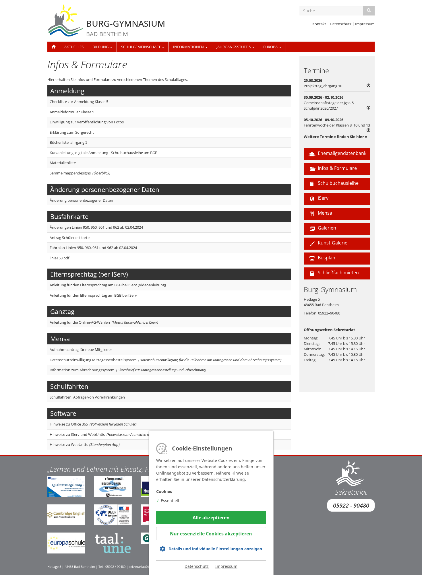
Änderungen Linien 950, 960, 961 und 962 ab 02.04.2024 (96, 227)
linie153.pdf (59, 258)
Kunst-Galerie (332, 243)
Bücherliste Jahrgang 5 (68, 142)
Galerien (326, 228)
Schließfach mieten (338, 272)
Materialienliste (63, 162)
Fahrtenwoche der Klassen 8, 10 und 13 (337, 125)
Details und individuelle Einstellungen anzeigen (215, 548)
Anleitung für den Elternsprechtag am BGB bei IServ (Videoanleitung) (108, 285)
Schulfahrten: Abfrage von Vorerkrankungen (87, 397)
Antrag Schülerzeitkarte (70, 237)
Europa (270, 46)
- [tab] (330, 103)
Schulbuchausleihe (338, 183)
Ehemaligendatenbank (341, 153)
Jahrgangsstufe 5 (233, 46)
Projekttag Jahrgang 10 (323, 85)
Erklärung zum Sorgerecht (72, 132)
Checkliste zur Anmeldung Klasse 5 (79, 101)
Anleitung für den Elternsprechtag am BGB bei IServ (93, 295)
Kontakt (319, 23)
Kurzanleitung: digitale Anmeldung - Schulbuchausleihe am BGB (103, 152)
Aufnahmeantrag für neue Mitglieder (81, 349)
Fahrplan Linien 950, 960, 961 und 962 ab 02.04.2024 (93, 247)
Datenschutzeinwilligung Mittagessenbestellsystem (94, 359)
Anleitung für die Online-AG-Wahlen (80, 322)
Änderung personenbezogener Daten (81, 200)
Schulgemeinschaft (141, 46)
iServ (322, 198)
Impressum (365, 23)
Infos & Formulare (337, 168)
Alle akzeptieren (211, 517)
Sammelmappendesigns (71, 173)
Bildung (100, 46)
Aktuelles (74, 46)
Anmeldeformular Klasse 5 (72, 111)
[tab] (337, 83)
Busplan (326, 258)
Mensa (324, 213)
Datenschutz (340, 23)
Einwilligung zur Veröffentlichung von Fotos (87, 122)
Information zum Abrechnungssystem (82, 369)
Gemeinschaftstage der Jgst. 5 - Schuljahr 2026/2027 (330, 105)
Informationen (189, 46)
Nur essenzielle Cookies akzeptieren (211, 534)
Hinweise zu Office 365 (69, 424)
